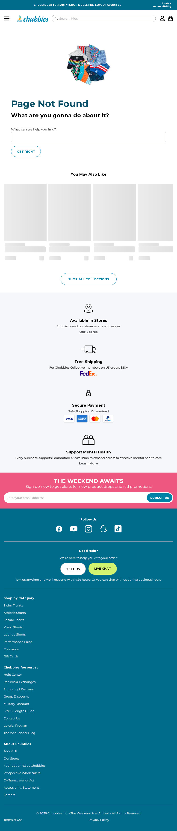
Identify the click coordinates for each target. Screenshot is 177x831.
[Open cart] (170, 18)
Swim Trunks (13, 605)
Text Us (73, 569)
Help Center (13, 674)
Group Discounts (16, 696)
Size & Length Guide (19, 711)
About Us (10, 751)
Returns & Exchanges (19, 682)
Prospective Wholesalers (22, 773)
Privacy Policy (98, 820)
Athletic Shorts (15, 613)
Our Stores (88, 332)
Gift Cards (11, 656)
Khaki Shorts (13, 627)
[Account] (162, 18)
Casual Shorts (14, 620)
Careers (9, 795)
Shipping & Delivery (19, 689)
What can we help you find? (33, 129)
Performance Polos (18, 642)
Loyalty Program (16, 725)
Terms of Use (13, 820)
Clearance (11, 649)
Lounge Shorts (15, 634)
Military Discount (16, 704)
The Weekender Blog (19, 733)
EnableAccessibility (162, 5)
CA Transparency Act (19, 780)
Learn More (88, 463)
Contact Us (12, 718)
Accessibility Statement (21, 787)
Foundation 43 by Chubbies (24, 765)
